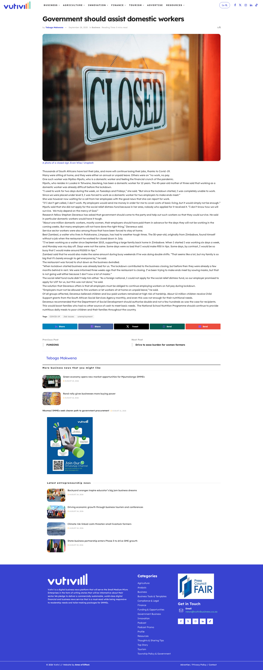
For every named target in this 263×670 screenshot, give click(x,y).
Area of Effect (82, 664)
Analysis (142, 587)
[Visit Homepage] (17, 5)
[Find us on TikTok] (256, 5)
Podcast (142, 622)
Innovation (97, 5)
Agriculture (73, 5)
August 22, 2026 (71, 398)
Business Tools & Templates (152, 596)
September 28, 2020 (78, 27)
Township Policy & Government (154, 653)
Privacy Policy (199, 664)
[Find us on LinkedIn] (251, 5)
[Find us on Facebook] (235, 5)
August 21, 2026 (119, 411)
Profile (141, 631)
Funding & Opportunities (151, 609)
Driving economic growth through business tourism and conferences (105, 507)
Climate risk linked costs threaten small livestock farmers (99, 523)
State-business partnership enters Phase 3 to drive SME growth (102, 540)
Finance (117, 5)
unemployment (85, 316)
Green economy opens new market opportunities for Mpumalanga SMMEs (104, 376)
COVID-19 (55, 316)
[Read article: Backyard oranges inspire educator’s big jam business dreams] (56, 495)
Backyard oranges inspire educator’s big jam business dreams (102, 490)
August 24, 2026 (71, 381)
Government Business (149, 614)
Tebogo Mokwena (54, 27)
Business (51, 5)
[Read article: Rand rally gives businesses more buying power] (51, 398)
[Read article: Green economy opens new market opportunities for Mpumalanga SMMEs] (51, 381)
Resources (174, 5)
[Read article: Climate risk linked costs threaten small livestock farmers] (56, 528)
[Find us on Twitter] (240, 5)
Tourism (135, 5)
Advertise (155, 5)
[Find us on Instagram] (246, 5)
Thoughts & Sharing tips (151, 640)
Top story (143, 644)
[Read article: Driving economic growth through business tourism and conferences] (56, 512)
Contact (213, 664)
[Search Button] (227, 5)
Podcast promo (146, 627)
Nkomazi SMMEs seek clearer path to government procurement (75, 410)
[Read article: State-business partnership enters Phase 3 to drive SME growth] (56, 545)
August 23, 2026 (76, 545)
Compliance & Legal (148, 600)
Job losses (68, 316)
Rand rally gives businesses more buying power (89, 393)
